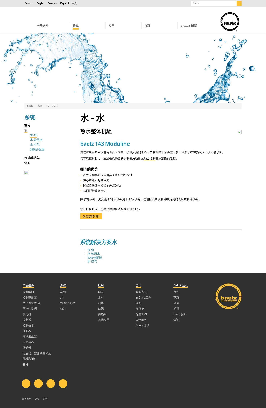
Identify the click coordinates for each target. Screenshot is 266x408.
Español (64, 3)
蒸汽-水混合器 (32, 303)
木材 (101, 297)
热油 (27, 163)
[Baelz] (229, 21)
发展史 (140, 308)
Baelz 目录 (142, 325)
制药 (101, 303)
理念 (138, 303)
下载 (176, 297)
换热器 (27, 330)
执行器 (27, 314)
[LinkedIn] (26, 383)
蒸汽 (27, 125)
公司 (138, 285)
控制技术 (28, 325)
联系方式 (141, 291)
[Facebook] (38, 383)
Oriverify (141, 319)
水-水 (55, 105)
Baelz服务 (179, 314)
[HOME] (29, 25)
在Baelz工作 (143, 297)
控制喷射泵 (30, 297)
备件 (25, 364)
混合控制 (149, 158)
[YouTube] (50, 383)
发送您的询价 (91, 216)
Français (52, 3)
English (40, 3)
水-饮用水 (36, 140)
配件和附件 (30, 358)
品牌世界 (141, 314)
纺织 (101, 308)
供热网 (102, 314)
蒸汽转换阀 (30, 308)
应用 (101, 285)
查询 (176, 319)
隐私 (37, 398)
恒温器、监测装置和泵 (37, 353)
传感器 (27, 347)
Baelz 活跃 (180, 285)
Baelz (30, 105)
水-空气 (35, 144)
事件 (176, 291)
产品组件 (28, 285)
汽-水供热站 (32, 158)
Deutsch (28, 3)
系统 (39, 105)
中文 (74, 3)
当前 (176, 303)
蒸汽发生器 (30, 336)
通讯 (176, 308)
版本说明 (26, 398)
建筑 (101, 291)
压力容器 (28, 342)
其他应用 (103, 319)
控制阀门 (28, 291)
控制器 (27, 319)
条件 (45, 398)
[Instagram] (63, 383)
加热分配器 (37, 149)
